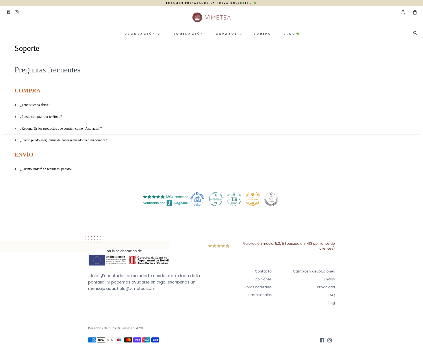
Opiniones (263, 279)
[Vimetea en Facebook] (322, 340)
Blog (331, 302)
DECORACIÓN (141, 34)
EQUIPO (263, 34)
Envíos (329, 279)
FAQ (331, 294)
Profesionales (260, 294)
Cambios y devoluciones (314, 271)
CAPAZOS (228, 34)
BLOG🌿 (292, 34)
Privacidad (326, 287)
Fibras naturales (258, 287)
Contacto (263, 271)
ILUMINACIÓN (188, 34)
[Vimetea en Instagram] (329, 340)
